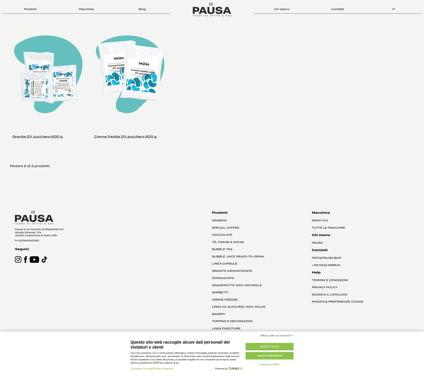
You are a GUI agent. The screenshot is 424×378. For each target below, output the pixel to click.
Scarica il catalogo (329, 294)
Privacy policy (325, 287)
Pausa (317, 243)
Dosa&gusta (223, 278)
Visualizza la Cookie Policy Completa (152, 368)
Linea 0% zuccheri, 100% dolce (238, 307)
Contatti (337, 9)
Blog (142, 9)
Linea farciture (226, 328)
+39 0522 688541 (326, 265)
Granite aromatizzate (232, 271)
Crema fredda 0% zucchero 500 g (125, 136)
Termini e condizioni (330, 280)
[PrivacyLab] (235, 368)
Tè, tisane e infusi (228, 242)
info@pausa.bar (326, 258)
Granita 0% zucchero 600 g (37, 136)
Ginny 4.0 (320, 220)
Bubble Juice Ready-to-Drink (238, 256)
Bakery (218, 314)
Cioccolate (222, 235)
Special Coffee (225, 227)
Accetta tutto (269, 346)
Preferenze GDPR (269, 364)
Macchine (86, 9)
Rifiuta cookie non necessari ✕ (277, 335)
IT (393, 9)
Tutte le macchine (328, 227)
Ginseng (219, 220)
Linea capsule (224, 263)
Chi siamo (282, 9)
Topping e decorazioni (232, 321)
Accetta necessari (269, 355)
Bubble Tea (222, 249)
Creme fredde (225, 299)
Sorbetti (220, 292)
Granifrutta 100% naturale (237, 285)
